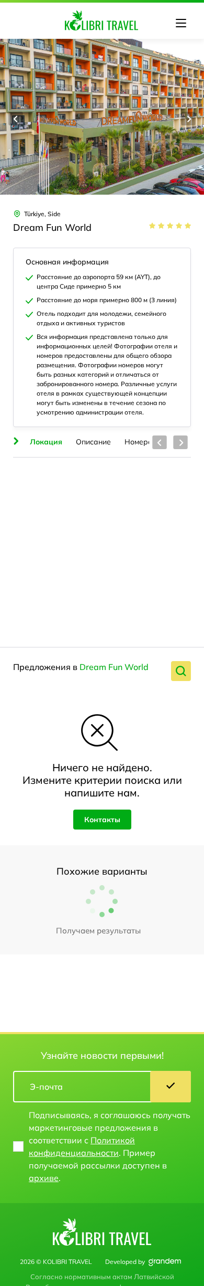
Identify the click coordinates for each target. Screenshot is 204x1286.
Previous (15, 118)
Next (188, 118)
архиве (44, 1178)
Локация (46, 442)
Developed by (125, 1262)
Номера (138, 442)
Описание (93, 442)
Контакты (102, 819)
